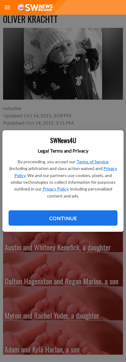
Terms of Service (92, 161)
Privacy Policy (55, 188)
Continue (63, 218)
